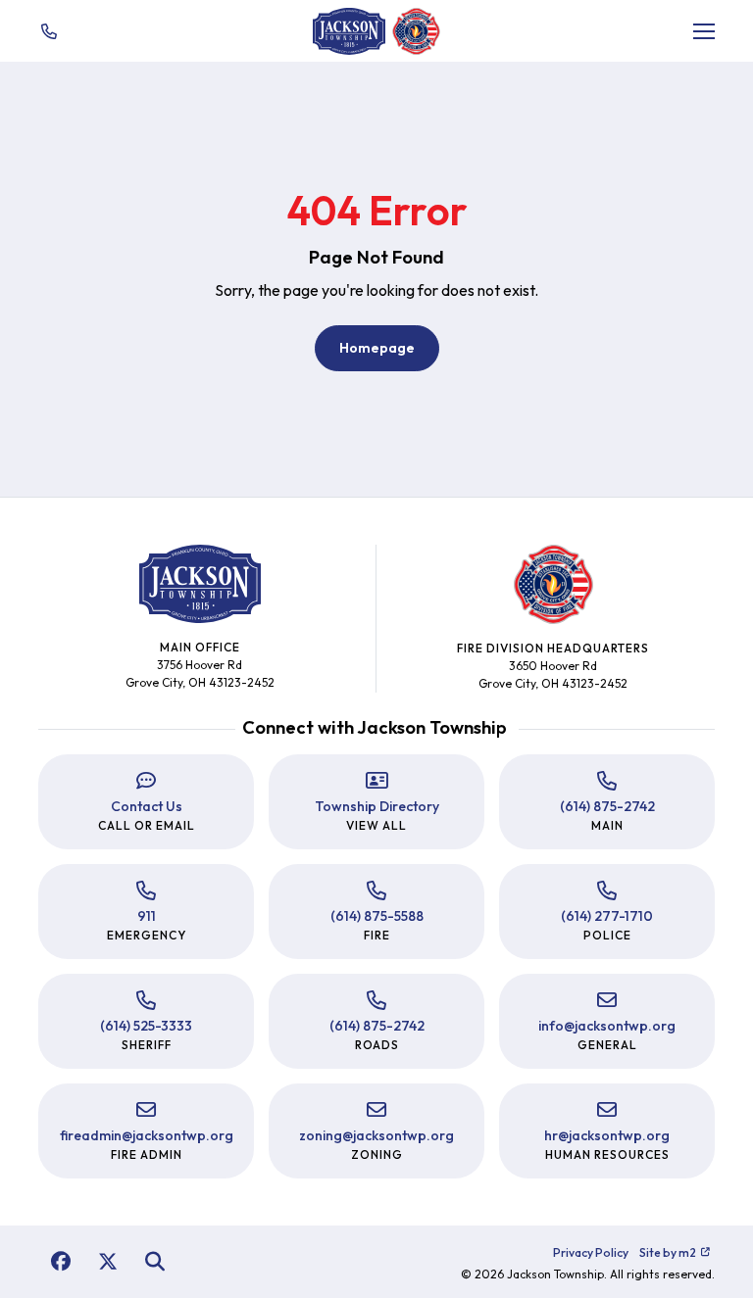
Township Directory (377, 806)
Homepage (377, 348)
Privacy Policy (590, 1252)
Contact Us (146, 806)
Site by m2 (667, 1252)
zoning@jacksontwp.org (376, 1135)
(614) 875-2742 (607, 806)
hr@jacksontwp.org (607, 1135)
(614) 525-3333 (146, 1025)
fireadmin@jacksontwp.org (146, 1135)
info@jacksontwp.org (607, 1025)
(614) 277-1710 (607, 916)
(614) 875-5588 (377, 916)
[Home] (349, 31)
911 (146, 916)
